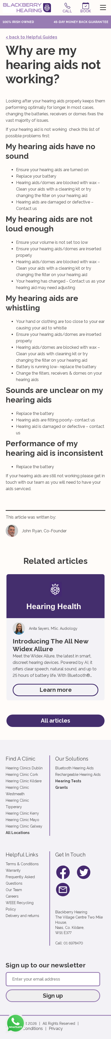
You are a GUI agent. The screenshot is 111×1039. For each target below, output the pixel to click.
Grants (61, 787)
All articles (55, 720)
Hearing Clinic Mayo (22, 820)
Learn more (55, 689)
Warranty (13, 870)
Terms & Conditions (22, 864)
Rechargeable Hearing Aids (78, 774)
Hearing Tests (68, 781)
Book (85, 11)
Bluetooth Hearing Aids (74, 768)
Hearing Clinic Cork (22, 774)
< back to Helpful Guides (31, 37)
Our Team (14, 890)
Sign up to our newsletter (46, 965)
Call (67, 11)
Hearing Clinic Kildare (24, 781)
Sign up (53, 995)
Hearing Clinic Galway (24, 826)
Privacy (56, 1028)
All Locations (17, 833)
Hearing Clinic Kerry (22, 813)
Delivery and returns (22, 916)
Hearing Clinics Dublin (24, 768)
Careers (12, 896)
